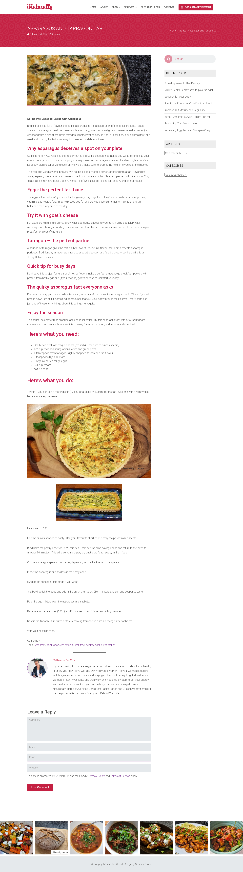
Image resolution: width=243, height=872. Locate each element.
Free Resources (150, 7)
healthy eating (94, 645)
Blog (115, 7)
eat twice (65, 645)
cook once (52, 645)
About (104, 7)
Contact (169, 7)
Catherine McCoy (38, 34)
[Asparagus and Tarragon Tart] (89, 79)
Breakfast (39, 645)
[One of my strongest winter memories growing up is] (86, 837)
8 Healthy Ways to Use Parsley (182, 83)
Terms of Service (120, 776)
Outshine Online (143, 864)
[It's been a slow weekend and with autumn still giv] (156, 837)
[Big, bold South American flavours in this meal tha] (191, 837)
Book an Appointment (197, 7)
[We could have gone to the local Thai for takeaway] (226, 837)
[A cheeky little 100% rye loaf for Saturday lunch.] (51, 837)
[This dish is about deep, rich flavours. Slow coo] (121, 837)
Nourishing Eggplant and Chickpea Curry (187, 130)
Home (93, 7)
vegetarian (109, 645)
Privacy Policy (96, 776)
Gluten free (78, 645)
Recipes (55, 34)
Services (129, 7)
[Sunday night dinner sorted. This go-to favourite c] (16, 837)
